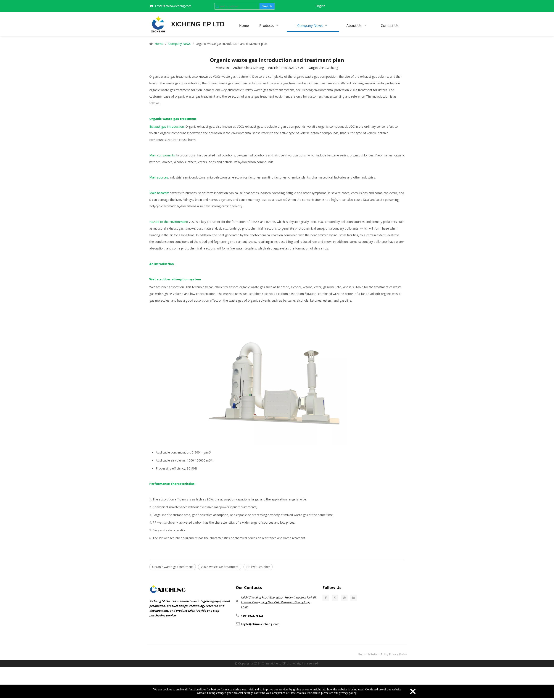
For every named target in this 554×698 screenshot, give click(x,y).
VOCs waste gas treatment (219, 567)
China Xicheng (328, 68)
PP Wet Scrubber (258, 567)
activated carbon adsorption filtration (290, 294)
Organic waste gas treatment (172, 567)
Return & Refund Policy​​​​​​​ (373, 654)
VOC (192, 222)
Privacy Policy (398, 654)
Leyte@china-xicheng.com (173, 6)
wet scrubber (252, 294)
